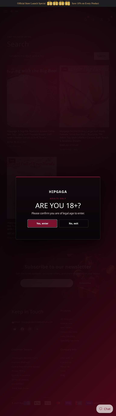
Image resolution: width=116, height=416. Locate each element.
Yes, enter (42, 223)
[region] (58, 3)
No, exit (73, 223)
